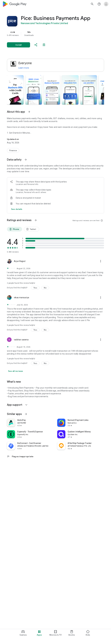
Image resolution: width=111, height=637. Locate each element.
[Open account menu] (106, 4)
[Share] (35, 44)
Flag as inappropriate (20, 456)
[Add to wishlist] (43, 44)
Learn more (23, 67)
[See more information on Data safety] (25, 159)
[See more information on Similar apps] (25, 414)
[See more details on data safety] (17, 209)
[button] (15, 90)
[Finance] (13, 150)
